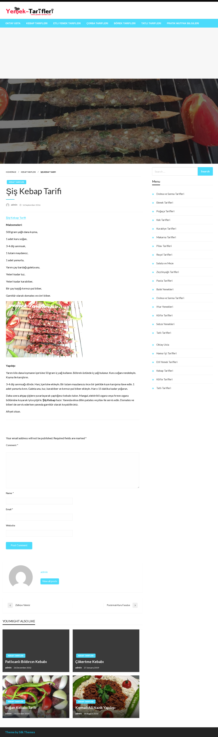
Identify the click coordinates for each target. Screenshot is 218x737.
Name (10, 493)
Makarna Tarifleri (166, 237)
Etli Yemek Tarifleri (67, 23)
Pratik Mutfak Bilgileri (183, 23)
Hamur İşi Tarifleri (166, 353)
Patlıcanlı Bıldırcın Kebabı (26, 661)
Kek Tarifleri (163, 219)
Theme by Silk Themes (20, 732)
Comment (12, 445)
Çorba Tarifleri (97, 23)
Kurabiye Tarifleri (166, 228)
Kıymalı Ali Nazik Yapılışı (95, 707)
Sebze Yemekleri (165, 324)
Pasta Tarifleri (164, 280)
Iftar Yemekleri (164, 306)
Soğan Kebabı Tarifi (20, 707)
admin (14, 204)
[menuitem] (13, 23)
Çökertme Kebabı (89, 661)
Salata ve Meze (165, 263)
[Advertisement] (109, 53)
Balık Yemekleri (164, 289)
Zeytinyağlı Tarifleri (167, 271)
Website (10, 525)
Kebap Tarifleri (37, 23)
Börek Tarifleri (125, 23)
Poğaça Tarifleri (165, 211)
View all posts (49, 581)
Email (9, 509)
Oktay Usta (12, 23)
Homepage (11, 172)
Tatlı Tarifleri (151, 23)
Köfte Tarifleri (164, 315)
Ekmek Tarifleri (164, 202)
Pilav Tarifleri (164, 245)
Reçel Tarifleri (164, 254)
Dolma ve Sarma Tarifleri (170, 193)
